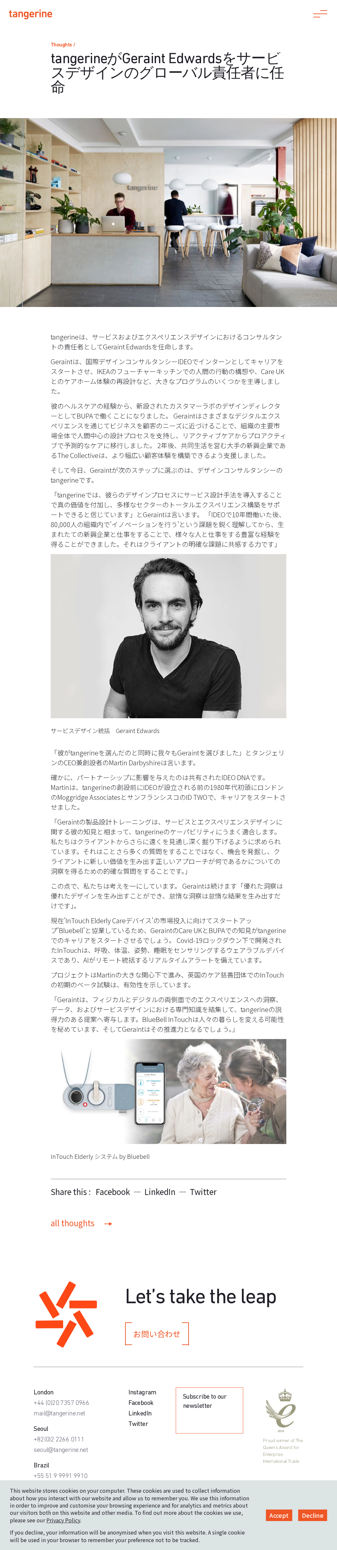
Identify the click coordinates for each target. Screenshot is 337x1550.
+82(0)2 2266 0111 (59, 1439)
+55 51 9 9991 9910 (60, 1476)
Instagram (142, 1392)
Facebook (113, 1191)
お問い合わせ (157, 1333)
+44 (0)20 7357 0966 (61, 1403)
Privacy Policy (63, 1520)
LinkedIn (159, 1191)
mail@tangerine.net (59, 1413)
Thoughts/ (63, 45)
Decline (313, 1515)
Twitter (203, 1191)
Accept (279, 1515)
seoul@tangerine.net (61, 1450)
